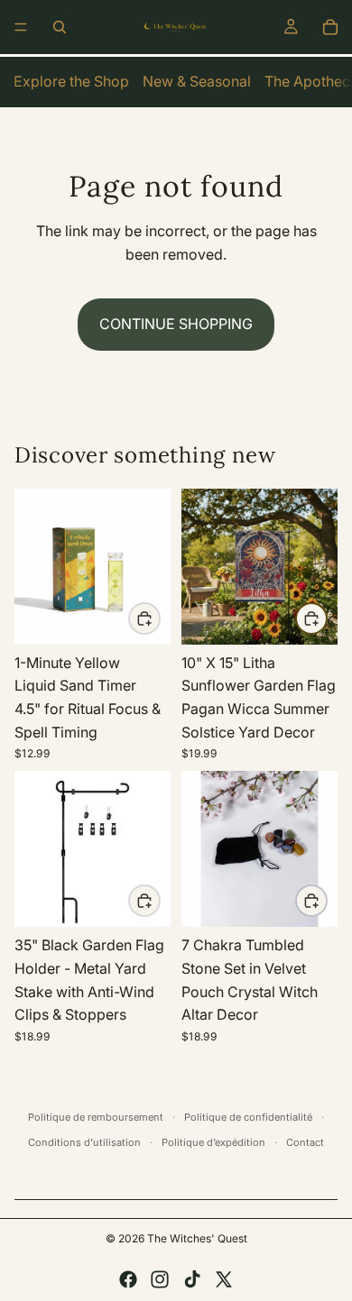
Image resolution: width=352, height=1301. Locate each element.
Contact (305, 1142)
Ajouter (160, 618)
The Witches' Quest (197, 1238)
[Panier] (330, 27)
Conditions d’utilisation (84, 1142)
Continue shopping (176, 324)
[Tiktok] (192, 1279)
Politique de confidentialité (248, 1117)
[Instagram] (160, 1279)
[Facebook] (128, 1279)
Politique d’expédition (213, 1142)
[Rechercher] (59, 27)
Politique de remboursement (95, 1117)
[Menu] (21, 27)
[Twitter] (224, 1279)
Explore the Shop (71, 81)
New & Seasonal (197, 81)
